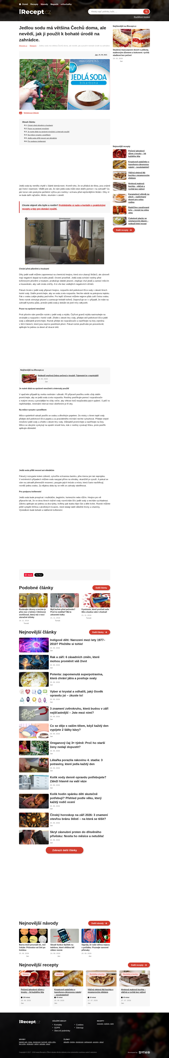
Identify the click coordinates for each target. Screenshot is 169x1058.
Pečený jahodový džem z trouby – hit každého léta (137, 153)
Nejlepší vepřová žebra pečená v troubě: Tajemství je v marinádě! (68, 376)
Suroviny (95, 1042)
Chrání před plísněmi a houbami (40, 125)
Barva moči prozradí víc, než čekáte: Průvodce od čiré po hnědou (32, 947)
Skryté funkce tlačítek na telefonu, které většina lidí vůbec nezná (62, 947)
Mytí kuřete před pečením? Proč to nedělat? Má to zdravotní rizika (62, 612)
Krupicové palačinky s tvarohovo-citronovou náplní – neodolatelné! (138, 164)
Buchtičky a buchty (97, 974)
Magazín (54, 4)
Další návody (97, 923)
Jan (96, 55)
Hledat (146, 11)
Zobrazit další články (64, 850)
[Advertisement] (64, 164)
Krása (30, 1042)
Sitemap (79, 1028)
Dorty (112, 1024)
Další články (101, 588)
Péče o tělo (52, 1042)
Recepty (34, 4)
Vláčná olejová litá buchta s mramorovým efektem (138, 175)
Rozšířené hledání (142, 17)
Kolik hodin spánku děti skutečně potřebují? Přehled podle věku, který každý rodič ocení (76, 798)
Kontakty (58, 1025)
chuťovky (100, 1024)
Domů (25, 4)
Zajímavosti (88, 1042)
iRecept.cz (23, 46)
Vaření (36, 1044)
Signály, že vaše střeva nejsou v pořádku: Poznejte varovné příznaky (96, 947)
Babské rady (23, 1042)
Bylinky (72, 1042)
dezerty (26, 974)
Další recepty (122, 230)
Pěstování (30, 1044)
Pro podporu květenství (37, 141)
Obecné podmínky (62, 1031)
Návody (44, 4)
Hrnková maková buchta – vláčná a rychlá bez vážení (136, 186)
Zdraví (48, 1044)
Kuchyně (44, 1042)
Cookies (79, 1025)
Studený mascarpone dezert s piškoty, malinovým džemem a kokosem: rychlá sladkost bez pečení (131, 52)
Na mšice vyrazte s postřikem (39, 135)
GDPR (57, 1028)
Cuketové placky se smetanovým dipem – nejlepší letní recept (138, 221)
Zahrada (42, 1044)
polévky (106, 1024)
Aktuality (66, 1042)
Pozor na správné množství (38, 129)
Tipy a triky (22, 1044)
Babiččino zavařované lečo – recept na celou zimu (138, 210)
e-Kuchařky (66, 4)
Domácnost (36, 1042)
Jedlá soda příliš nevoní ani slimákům (42, 138)
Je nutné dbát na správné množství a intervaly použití (48, 132)
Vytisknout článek (31, 113)
